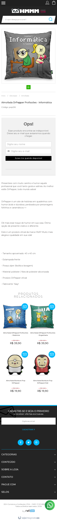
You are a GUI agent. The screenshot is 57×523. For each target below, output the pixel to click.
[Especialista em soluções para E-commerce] (30, 511)
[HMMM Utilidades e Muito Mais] (28, 11)
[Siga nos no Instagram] (36, 442)
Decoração (13, 96)
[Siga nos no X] (29, 442)
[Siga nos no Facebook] (21, 442)
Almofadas (25, 96)
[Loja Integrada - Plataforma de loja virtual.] (28, 518)
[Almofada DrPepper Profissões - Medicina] (14, 326)
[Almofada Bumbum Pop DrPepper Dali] (42, 374)
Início (3, 96)
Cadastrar (28, 429)
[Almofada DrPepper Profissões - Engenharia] (42, 326)
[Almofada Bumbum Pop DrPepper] (14, 374)
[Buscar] (51, 19)
